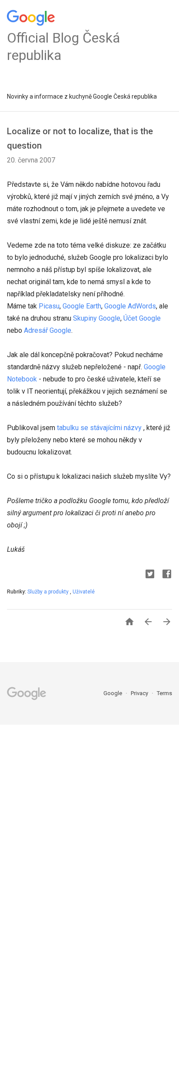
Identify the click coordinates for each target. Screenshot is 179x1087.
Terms (164, 693)
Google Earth (82, 306)
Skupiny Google (96, 318)
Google (113, 693)
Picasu (49, 306)
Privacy (140, 693)
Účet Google (142, 318)
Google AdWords (130, 306)
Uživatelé (84, 592)
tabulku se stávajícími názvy (99, 428)
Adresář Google (47, 330)
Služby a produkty (48, 592)
